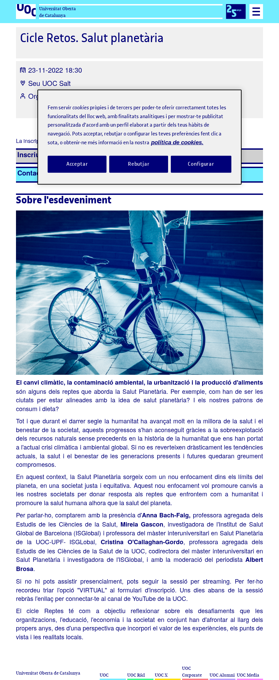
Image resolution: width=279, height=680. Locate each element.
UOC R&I (136, 675)
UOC (104, 675)
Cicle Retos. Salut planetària (92, 37)
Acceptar (77, 164)
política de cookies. (177, 142)
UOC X (161, 675)
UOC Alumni (222, 675)
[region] (139, 137)
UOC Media (248, 675)
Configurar (201, 164)
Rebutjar (139, 164)
